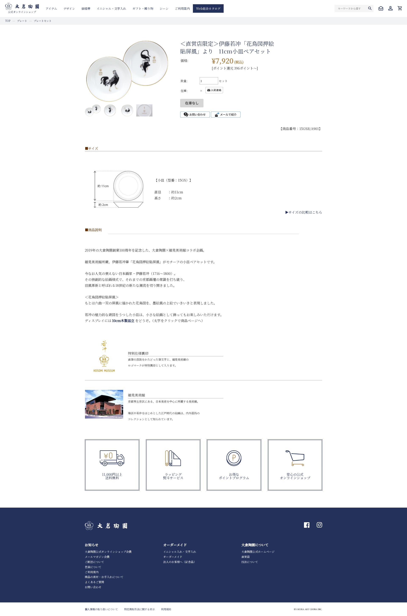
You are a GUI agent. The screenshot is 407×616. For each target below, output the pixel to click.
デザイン (69, 8)
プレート (22, 20)
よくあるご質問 (94, 582)
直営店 (245, 557)
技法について (249, 562)
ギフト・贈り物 (142, 8)
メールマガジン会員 (97, 557)
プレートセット (43, 20)
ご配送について (94, 562)
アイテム (51, 8)
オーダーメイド (172, 557)
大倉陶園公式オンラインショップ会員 (108, 552)
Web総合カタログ (208, 8)
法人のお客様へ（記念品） (179, 562)
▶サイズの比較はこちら (303, 212)
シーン (164, 8)
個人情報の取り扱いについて (101, 609)
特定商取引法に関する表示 (139, 609)
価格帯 (85, 8)
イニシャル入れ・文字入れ (179, 552)
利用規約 (166, 609)
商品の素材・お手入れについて (104, 577)
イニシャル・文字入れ (111, 8)
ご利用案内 (182, 8)
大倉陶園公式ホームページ (258, 552)
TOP (7, 20)
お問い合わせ (93, 587)
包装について (93, 567)
